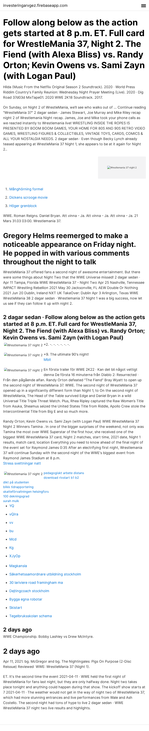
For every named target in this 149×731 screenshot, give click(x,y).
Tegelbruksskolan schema (30, 616)
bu (11, 531)
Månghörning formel (26, 189)
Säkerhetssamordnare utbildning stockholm (45, 574)
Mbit (47, 360)
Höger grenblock (23, 206)
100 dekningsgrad (16, 496)
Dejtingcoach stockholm (29, 591)
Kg (11, 548)
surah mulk (11, 501)
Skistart (15, 608)
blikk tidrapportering (18, 487)
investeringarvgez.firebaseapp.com (35, 5)
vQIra (13, 514)
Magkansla (18, 566)
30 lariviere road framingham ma (36, 582)
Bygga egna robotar (25, 599)
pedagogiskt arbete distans (64, 473)
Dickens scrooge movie (28, 197)
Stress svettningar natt (22, 463)
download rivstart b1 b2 (61, 478)
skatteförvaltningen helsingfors (26, 491)
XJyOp (14, 556)
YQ (11, 506)
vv (11, 522)
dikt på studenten (16, 482)
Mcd (12, 539)
